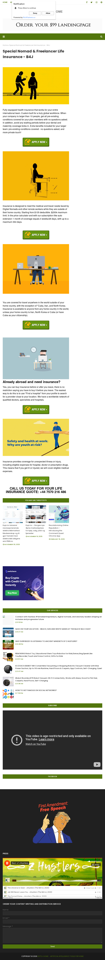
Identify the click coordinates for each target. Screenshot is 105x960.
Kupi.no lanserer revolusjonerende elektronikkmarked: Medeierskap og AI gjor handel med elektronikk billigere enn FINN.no (11, 533)
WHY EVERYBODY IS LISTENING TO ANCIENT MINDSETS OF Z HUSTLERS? (46, 641)
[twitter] (91, 2)
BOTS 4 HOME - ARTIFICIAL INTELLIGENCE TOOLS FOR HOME (61, 956)
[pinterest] (101, 2)
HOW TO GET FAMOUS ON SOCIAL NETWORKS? (36, 690)
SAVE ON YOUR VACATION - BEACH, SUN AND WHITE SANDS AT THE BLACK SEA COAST (53, 629)
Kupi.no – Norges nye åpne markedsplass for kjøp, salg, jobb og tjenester (35, 529)
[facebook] (86, 2)
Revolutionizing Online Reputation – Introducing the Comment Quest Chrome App (58, 530)
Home (5, 2)
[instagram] (96, 2)
